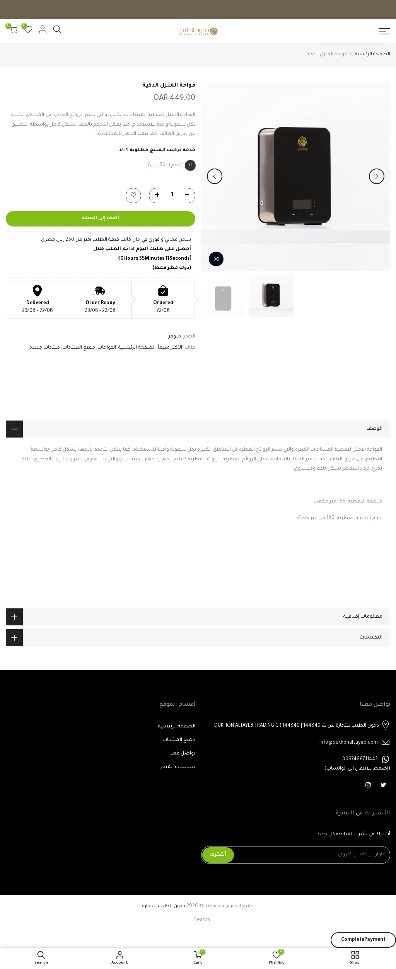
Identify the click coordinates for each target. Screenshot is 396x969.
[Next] (214, 176)
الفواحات (106, 348)
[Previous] (376, 176)
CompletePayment (363, 940)
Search (202, 920)
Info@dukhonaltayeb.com (348, 743)
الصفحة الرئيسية (372, 54)
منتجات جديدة (44, 348)
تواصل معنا (182, 753)
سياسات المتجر (177, 767)
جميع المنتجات (78, 348)
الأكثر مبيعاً (170, 348)
